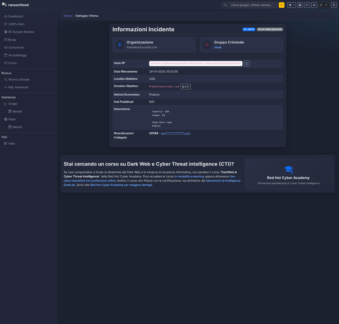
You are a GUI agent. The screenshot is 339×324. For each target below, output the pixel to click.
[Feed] (300, 5)
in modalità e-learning (189, 176)
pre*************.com (175, 133)
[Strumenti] (291, 5)
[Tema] (334, 5)
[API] (307, 5)
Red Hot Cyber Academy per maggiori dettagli (121, 185)
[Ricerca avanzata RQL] (281, 5)
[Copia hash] (246, 63)
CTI (186, 86)
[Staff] (314, 5)
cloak (217, 47)
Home (68, 16)
